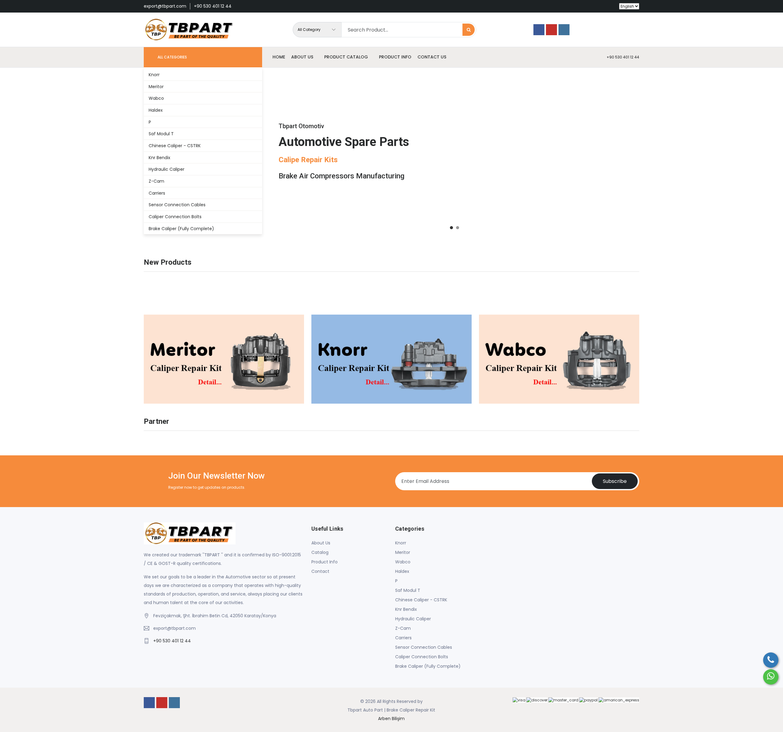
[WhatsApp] (770, 677)
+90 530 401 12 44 (213, 6)
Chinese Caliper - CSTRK (421, 600)
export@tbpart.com (165, 6)
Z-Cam (403, 628)
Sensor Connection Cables (423, 647)
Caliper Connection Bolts (421, 657)
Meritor (402, 552)
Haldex (402, 571)
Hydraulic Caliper (413, 619)
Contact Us (431, 57)
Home (279, 57)
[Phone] (770, 660)
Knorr (400, 543)
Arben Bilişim (391, 718)
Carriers (403, 638)
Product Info (395, 57)
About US (302, 57)
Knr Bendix (406, 609)
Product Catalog (346, 57)
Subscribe (615, 481)
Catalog (319, 552)
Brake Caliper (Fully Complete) (428, 666)
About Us (320, 543)
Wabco (402, 562)
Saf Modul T (407, 590)
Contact (320, 571)
